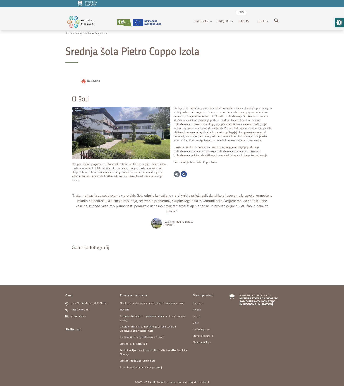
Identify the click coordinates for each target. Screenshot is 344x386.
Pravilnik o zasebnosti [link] (198, 382)
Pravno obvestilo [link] (177, 382)
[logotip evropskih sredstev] (83, 22)
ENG (241, 12)
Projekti (224, 21)
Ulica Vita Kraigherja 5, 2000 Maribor (89, 303)
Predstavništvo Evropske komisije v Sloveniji (142, 337)
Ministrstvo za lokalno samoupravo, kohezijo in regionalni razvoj (152, 303)
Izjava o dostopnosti (203, 336)
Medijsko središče (202, 342)
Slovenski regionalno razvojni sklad (137, 361)
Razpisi (244, 21)
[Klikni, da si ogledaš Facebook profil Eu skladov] (259, 13)
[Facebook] (184, 174)
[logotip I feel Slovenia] (124, 22)
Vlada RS (124, 310)
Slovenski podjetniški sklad (133, 344)
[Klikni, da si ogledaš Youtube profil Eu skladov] (270, 13)
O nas (261, 21)
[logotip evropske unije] (149, 22)
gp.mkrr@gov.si (78, 316)
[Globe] (177, 174)
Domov (69, 33)
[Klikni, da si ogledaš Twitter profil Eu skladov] (264, 13)
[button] (339, 22)
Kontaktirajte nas (201, 329)
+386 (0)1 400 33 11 (80, 310)
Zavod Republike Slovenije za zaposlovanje (141, 367)
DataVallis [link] (162, 382)
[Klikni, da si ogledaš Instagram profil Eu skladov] (276, 13)
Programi (202, 21)
